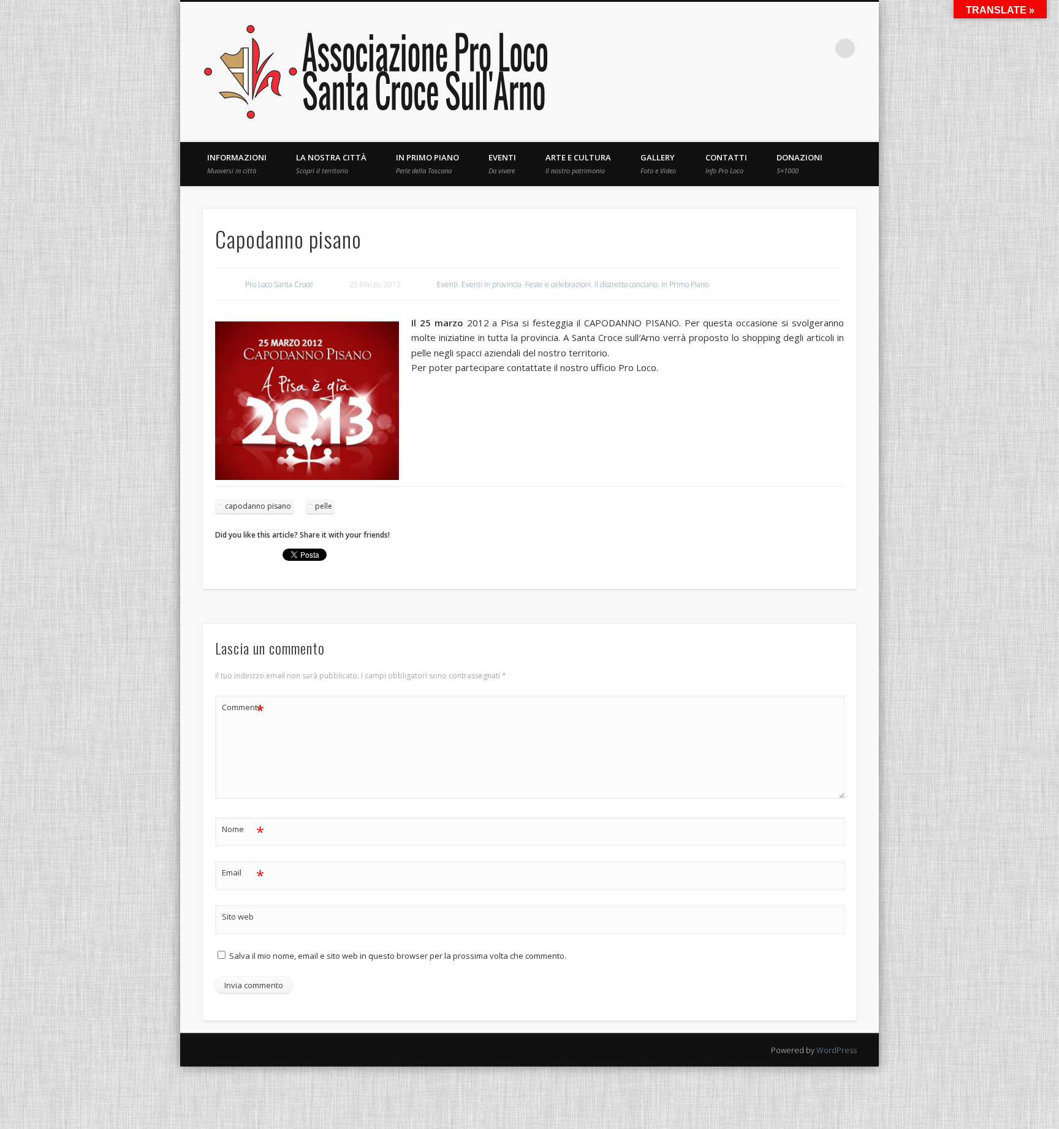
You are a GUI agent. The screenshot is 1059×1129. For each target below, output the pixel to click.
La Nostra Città (331, 163)
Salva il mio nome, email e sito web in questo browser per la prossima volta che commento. (397, 955)
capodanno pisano (258, 506)
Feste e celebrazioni (558, 284)
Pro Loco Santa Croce (279, 284)
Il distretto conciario (626, 284)
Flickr (770, 48)
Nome (243, 831)
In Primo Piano (427, 163)
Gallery (658, 163)
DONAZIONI (799, 163)
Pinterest (744, 48)
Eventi (502, 163)
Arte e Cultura (578, 163)
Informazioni (237, 163)
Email (243, 874)
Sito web (238, 916)
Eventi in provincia (491, 284)
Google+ (820, 48)
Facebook (694, 48)
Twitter (719, 48)
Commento (243, 709)
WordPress (836, 1050)
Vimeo (795, 48)
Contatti (726, 163)
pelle (323, 506)
